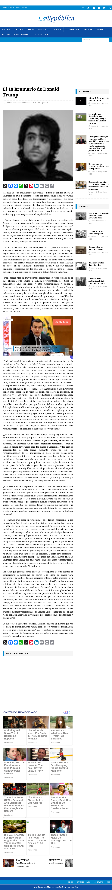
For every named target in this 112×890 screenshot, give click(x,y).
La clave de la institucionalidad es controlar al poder (98, 280)
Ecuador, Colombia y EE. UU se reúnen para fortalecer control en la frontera (99, 185)
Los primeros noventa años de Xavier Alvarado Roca (99, 215)
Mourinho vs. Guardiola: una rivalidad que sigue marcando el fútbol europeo (97, 118)
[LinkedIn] (93, 7)
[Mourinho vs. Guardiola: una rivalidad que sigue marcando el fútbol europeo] (81, 117)
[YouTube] (99, 7)
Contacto (98, 882)
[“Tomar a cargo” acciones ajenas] (81, 234)
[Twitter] (88, 7)
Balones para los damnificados (96, 264)
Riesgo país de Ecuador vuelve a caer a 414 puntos (99, 166)
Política (18, 29)
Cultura (6, 35)
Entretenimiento (22, 35)
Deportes (43, 29)
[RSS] (109, 7)
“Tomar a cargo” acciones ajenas (96, 232)
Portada (6, 29)
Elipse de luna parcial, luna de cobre (99, 99)
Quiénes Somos (83, 882)
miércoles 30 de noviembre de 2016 (21, 103)
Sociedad (88, 29)
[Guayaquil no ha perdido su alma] (81, 250)
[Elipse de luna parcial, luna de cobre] (81, 101)
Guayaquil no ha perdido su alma (96, 248)
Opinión (30, 29)
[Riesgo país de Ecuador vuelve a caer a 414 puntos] (81, 167)
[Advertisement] (56, 63)
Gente (100, 29)
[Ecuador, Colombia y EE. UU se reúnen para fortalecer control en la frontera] (81, 185)
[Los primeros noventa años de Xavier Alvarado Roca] (81, 216)
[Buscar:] (95, 40)
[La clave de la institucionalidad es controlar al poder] (81, 281)
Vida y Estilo (41, 35)
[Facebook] (83, 7)
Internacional (73, 29)
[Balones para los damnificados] (81, 266)
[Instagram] (104, 7)
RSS (108, 882)
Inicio (70, 882)
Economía (56, 29)
